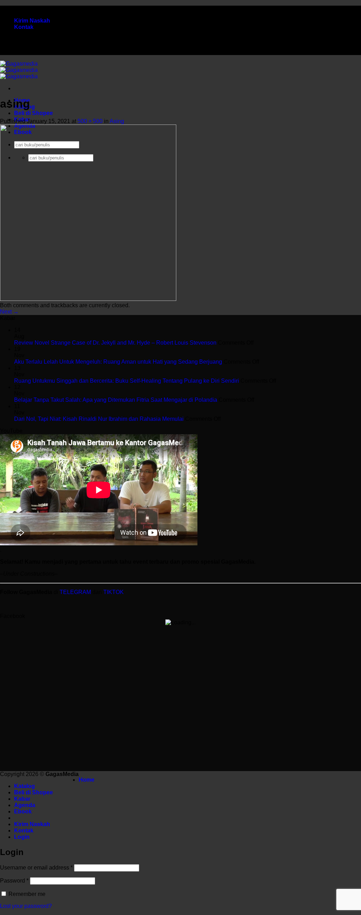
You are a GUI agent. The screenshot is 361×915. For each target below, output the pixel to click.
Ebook (23, 811)
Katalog (24, 786)
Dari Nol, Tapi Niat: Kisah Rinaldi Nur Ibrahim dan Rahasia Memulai (99, 419)
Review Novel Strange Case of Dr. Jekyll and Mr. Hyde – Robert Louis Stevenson (115, 343)
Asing (117, 121)
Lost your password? (26, 906)
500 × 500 (90, 121)
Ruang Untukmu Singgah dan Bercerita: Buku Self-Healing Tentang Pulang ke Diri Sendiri (126, 381)
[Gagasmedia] (19, 70)
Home (86, 780)
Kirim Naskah (32, 21)
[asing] (88, 299)
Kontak (23, 27)
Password (14, 881)
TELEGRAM (76, 592)
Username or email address (36, 868)
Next (9, 312)
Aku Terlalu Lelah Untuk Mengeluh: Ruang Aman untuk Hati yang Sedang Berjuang (118, 362)
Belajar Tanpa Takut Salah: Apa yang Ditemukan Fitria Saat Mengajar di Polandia (115, 400)
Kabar (22, 799)
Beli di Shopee (33, 113)
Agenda (24, 805)
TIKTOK (113, 592)
